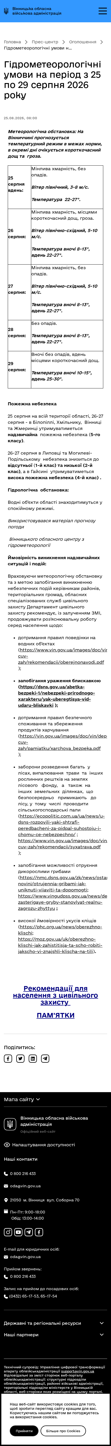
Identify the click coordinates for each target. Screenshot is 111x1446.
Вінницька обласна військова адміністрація (36, 10)
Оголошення (82, 41)
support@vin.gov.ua (77, 1371)
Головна (12, 41)
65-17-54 (49, 1296)
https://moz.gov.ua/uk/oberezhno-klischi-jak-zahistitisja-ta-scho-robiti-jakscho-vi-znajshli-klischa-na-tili (60, 945)
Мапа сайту (19, 1099)
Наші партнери (21, 1334)
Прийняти (24, 1431)
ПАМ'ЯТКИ (56, 1015)
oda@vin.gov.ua (25, 1256)
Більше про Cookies (63, 1431)
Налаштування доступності (43, 1144)
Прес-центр (45, 41)
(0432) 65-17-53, (24, 1296)
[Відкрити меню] (102, 11)
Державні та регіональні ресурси (42, 1323)
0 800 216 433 (23, 1276)
